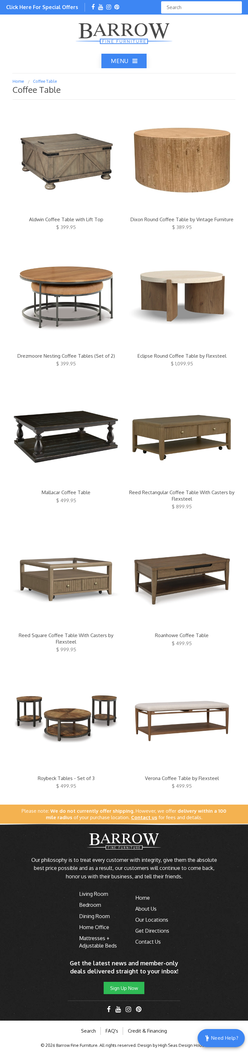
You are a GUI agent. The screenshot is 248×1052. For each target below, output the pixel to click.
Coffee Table (45, 81)
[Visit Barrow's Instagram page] (108, 7)
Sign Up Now (124, 988)
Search (88, 1031)
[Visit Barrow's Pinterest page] (116, 7)
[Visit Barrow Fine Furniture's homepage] (124, 33)
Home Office (94, 927)
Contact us (144, 817)
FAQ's (112, 1031)
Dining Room (94, 916)
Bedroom (90, 905)
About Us (146, 909)
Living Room (93, 894)
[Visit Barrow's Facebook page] (93, 7)
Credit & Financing (147, 1031)
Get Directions (152, 930)
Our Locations (151, 919)
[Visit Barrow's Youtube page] (100, 7)
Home (18, 81)
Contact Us (148, 941)
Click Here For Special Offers (42, 7)
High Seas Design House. (183, 1045)
